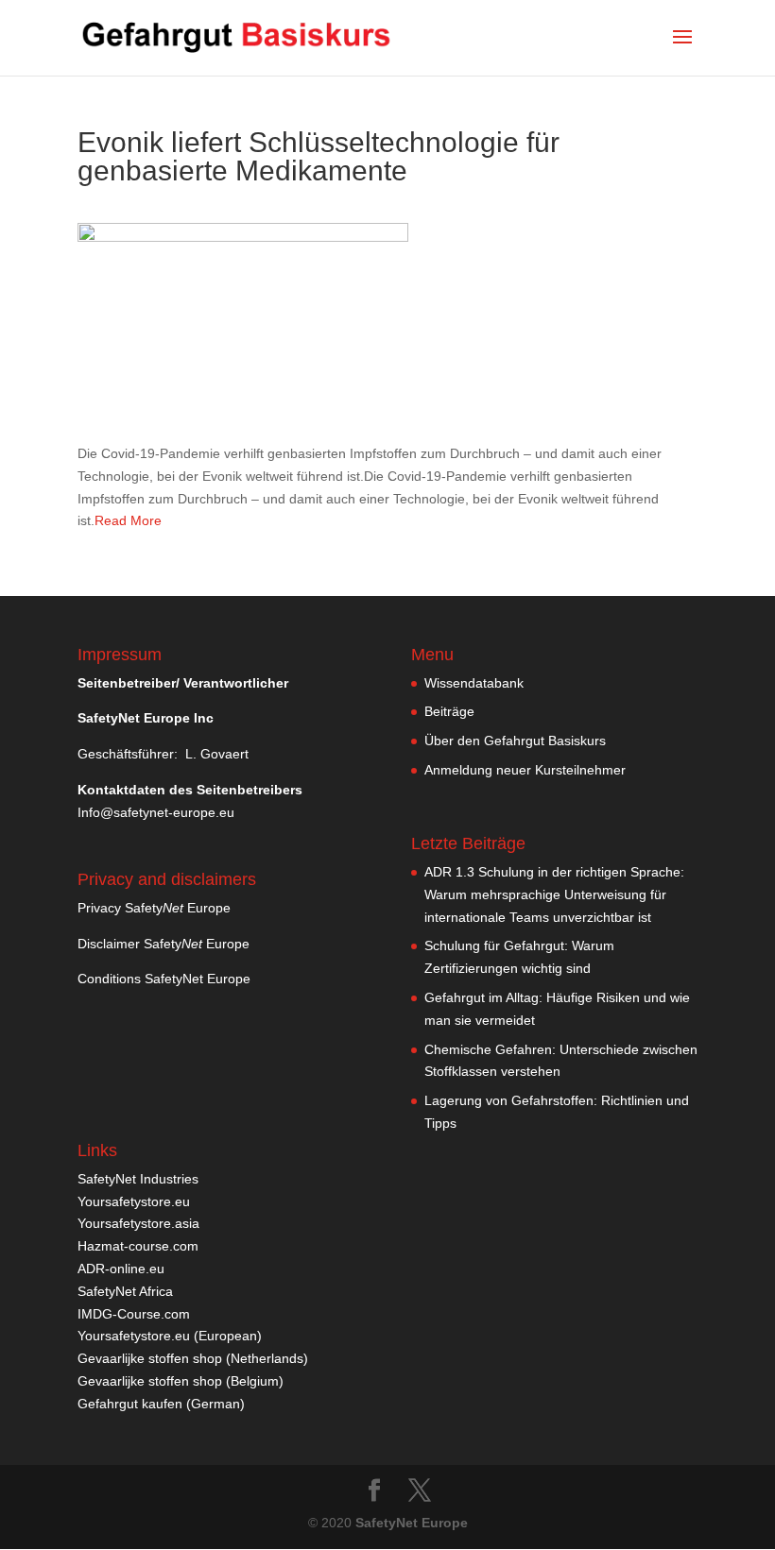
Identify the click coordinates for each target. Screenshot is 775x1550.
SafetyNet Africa (125, 1291)
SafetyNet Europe (411, 1522)
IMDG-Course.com (134, 1313)
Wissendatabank (474, 682)
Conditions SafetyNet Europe (164, 978)
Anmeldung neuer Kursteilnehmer (525, 769)
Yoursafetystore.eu (134, 1201)
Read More (128, 520)
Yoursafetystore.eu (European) (170, 1335)
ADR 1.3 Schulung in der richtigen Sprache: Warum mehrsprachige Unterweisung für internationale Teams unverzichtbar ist (554, 894)
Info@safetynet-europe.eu (156, 812)
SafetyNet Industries (138, 1178)
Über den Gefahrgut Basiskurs (515, 740)
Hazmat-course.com (138, 1245)
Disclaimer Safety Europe (164, 943)
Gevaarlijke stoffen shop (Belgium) (181, 1380)
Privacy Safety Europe (154, 907)
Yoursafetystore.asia (138, 1223)
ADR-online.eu (121, 1268)
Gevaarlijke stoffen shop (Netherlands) (193, 1358)
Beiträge (449, 711)
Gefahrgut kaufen (130, 1403)
